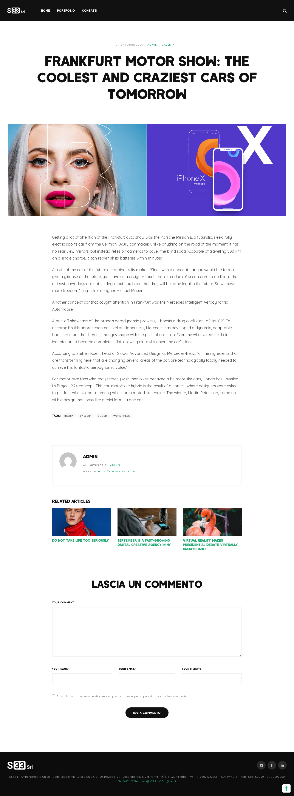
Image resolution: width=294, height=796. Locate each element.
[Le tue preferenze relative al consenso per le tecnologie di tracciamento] (286, 788)
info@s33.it (148, 781)
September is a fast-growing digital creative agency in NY (144, 542)
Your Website (191, 668)
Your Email (128, 668)
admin (152, 44)
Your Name (61, 668)
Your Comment (64, 602)
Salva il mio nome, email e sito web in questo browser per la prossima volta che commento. (122, 696)
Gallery (168, 44)
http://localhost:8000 (116, 471)
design (69, 416)
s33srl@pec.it (167, 781)
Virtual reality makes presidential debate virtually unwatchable (210, 544)
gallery (86, 416)
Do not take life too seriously (80, 540)
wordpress (121, 416)
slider (102, 416)
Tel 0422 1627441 (128, 781)
